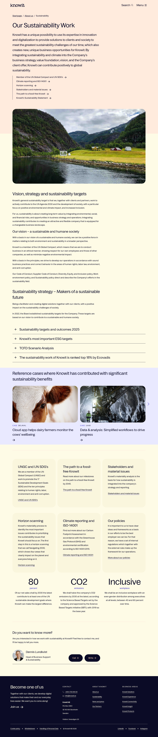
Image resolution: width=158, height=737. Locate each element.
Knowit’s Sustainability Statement (32, 98)
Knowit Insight (127, 706)
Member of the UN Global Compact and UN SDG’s (39, 77)
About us (29, 16)
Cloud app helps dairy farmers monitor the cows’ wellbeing (42, 432)
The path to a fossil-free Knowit (30, 94)
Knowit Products (128, 711)
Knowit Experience (129, 697)
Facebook (132, 728)
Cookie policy (15, 728)
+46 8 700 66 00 (71, 692)
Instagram (144, 728)
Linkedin (121, 728)
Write (90, 658)
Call (74, 658)
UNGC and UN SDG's (28, 500)
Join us (14, 706)
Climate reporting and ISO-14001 (31, 81)
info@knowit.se (70, 696)
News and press (98, 701)
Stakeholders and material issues (32, 89)
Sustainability (42, 16)
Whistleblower (30, 728)
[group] (127, 5)
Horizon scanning (24, 85)
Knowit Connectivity (129, 701)
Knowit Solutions (128, 692)
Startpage (17, 16)
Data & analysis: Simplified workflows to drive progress (112, 432)
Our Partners (97, 706)
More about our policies (119, 558)
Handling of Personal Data (49, 728)
